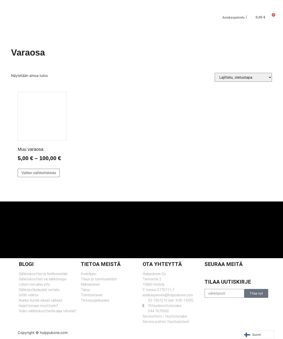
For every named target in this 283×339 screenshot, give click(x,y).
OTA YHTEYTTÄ (162, 264)
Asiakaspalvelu (233, 17)
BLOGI (26, 264)
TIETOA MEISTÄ (101, 264)
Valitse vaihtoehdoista (38, 173)
